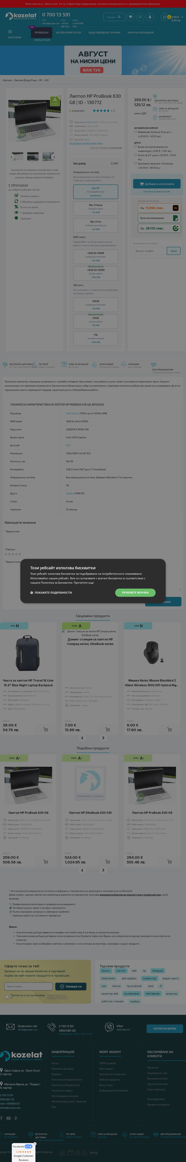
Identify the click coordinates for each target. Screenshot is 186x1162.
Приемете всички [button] (135, 592)
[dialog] (93, 581)
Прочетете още (84, 583)
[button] (51, 592)
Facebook (22, 1146)
